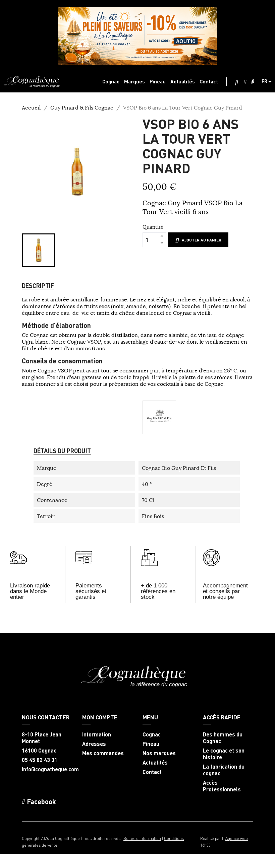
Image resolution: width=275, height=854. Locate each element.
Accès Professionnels (222, 786)
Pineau (151, 743)
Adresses (94, 743)
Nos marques (159, 753)
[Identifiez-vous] (244, 82)
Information (96, 734)
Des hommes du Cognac (222, 737)
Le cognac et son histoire (223, 754)
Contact (152, 772)
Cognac (152, 734)
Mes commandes (103, 753)
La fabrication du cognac (223, 770)
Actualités (155, 762)
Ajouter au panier (201, 239)
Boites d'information (142, 838)
